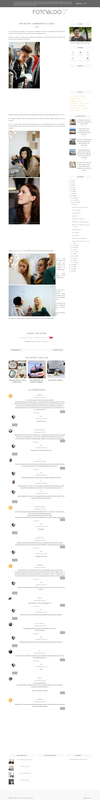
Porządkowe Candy (24, 766)
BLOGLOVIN (88, 60)
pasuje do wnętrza (74, 103)
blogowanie (82, 96)
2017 (72, 187)
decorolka (72, 98)
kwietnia (74, 256)
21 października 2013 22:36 (41, 447)
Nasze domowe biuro (24, 780)
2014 (72, 193)
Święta (78, 110)
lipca (73, 249)
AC (40, 650)
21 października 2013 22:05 (40, 461)
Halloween (74, 204)
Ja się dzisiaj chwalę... (56, 380)
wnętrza (78, 108)
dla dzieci (78, 98)
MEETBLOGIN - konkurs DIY (78, 219)
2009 (72, 271)
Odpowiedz (62, 411)
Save (51, 337)
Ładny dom (72, 110)
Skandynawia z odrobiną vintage (79, 238)
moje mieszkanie (73, 100)
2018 (72, 185)
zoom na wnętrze (85, 108)
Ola (41, 416)
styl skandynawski (82, 105)
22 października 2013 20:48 (40, 680)
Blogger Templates (29, 798)
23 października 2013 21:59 (40, 701)
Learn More (78, 3)
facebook (73, 54)
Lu (40, 459)
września (74, 245)
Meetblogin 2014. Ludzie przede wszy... (17, 381)
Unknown (39, 395)
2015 (72, 191)
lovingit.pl (40, 537)
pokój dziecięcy (73, 105)
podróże (81, 103)
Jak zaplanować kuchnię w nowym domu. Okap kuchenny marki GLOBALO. (84, 121)
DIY (70, 96)
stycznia (74, 262)
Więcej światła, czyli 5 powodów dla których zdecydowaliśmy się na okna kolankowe (84, 131)
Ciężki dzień (74, 216)
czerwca (74, 251)
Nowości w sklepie (76, 210)
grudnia (74, 197)
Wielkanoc (75, 96)
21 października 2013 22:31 (41, 418)
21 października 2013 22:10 (40, 509)
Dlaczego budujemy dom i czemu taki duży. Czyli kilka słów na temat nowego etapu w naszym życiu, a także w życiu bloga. (84, 153)
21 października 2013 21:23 (40, 397)
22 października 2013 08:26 (40, 567)
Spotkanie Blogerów (76, 229)
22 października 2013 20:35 (41, 639)
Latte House (40, 623)
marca (73, 258)
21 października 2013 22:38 (41, 526)
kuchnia (84, 98)
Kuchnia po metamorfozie (24, 773)
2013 (72, 195)
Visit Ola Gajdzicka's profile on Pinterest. (78, 759)
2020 (72, 180)
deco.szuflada (40, 430)
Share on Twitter (41, 337)
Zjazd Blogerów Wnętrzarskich (42, 341)
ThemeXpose (21, 798)
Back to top (87, 798)
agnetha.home (40, 506)
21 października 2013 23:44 (41, 553)
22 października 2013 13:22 (40, 600)
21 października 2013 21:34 (40, 432)
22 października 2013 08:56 (41, 483)
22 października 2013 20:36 (41, 612)
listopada (74, 200)
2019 (72, 183)
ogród (80, 100)
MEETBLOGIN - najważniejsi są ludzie (80, 221)
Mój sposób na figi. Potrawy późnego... (37, 381)
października (75, 202)
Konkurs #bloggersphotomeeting (24, 759)
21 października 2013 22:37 (41, 475)
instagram (80, 54)
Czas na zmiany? (75, 232)
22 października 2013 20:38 (41, 493)
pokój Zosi (87, 103)
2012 (72, 264)
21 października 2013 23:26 (40, 540)
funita (39, 678)
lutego (73, 260)
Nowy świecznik (75, 235)
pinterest (88, 54)
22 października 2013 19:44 (40, 653)
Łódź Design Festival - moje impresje (80, 207)
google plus (73, 60)
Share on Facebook (27, 337)
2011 (72, 266)
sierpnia (74, 247)
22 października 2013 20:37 (41, 584)
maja (73, 253)
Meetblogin (31, 341)
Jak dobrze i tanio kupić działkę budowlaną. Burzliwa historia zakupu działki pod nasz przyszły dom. (84, 142)
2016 (72, 189)
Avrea (40, 598)
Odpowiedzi (36, 412)
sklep (80, 60)
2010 (72, 268)
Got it (85, 3)
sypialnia (72, 108)
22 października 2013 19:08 (40, 625)
